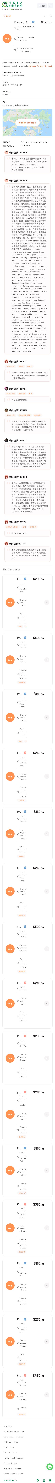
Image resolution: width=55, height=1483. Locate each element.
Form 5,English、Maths (20, 1319)
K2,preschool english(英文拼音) (20, 1204)
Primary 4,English (20, 693)
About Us (8, 1426)
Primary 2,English (20, 811)
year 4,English (20, 1092)
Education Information (14, 1431)
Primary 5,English (20, 1263)
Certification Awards (13, 1437)
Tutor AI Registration (13, 1474)
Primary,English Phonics (20, 1375)
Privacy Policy (10, 1463)
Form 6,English (20, 867)
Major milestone (11, 1442)
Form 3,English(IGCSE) (20, 982)
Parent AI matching (13, 1468)
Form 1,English (20, 578)
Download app (10, 1452)
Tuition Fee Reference (13, 1458)
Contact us (9, 1447)
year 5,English (20, 926)
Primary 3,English (22, 22)
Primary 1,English (20, 1148)
